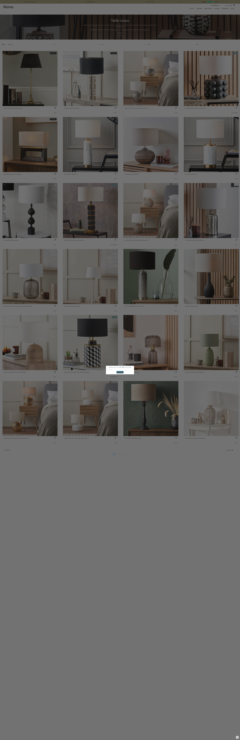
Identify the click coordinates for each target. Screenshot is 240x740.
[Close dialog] (133, 366)
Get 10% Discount (120, 372)
